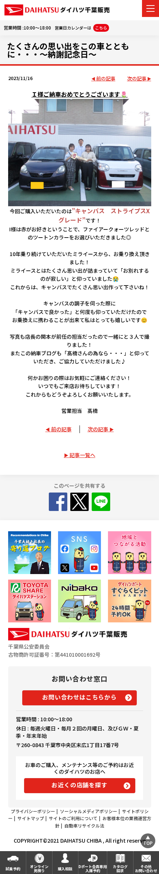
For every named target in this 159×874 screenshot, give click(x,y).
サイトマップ (30, 818)
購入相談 (65, 868)
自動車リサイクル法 (84, 825)
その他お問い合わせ (146, 868)
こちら (101, 28)
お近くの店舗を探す (79, 784)
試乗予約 (13, 868)
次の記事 (136, 79)
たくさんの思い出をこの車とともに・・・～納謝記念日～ (68, 50)
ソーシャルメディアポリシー (88, 811)
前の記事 (105, 79)
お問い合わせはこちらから (79, 696)
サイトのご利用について (73, 818)
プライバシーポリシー (33, 811)
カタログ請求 (120, 868)
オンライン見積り (39, 868)
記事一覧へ (82, 455)
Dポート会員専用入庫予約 (92, 868)
